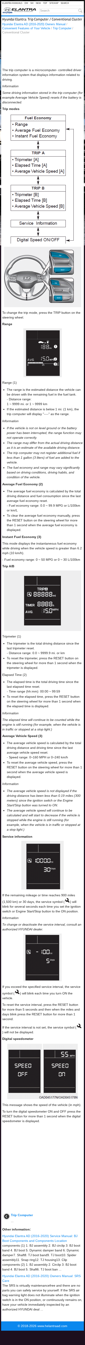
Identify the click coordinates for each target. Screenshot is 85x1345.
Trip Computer (62, 28)
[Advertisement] (42, 52)
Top (45, 3)
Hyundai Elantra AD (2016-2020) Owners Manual (34, 24)
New (38, 3)
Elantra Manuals (12, 3)
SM (32, 3)
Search (65, 3)
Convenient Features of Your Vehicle (26, 28)
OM (26, 3)
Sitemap (53, 3)
